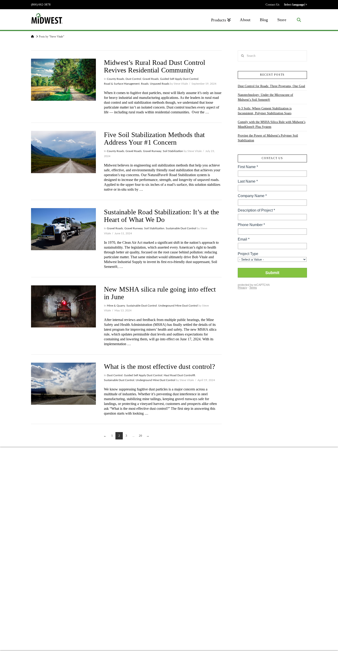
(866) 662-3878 (41, 4)
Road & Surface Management (122, 83)
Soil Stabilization (173, 151)
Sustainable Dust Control (181, 228)
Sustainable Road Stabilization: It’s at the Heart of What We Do (161, 215)
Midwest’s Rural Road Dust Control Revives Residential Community (154, 66)
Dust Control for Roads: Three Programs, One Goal (271, 86)
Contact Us (272, 4)
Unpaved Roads (159, 83)
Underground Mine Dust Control (178, 305)
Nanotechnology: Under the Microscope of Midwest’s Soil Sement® (265, 97)
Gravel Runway (152, 151)
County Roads (115, 78)
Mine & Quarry (116, 305)
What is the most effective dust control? (159, 366)
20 (140, 435)
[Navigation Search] (299, 19)
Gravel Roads (151, 78)
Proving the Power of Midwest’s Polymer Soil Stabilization (268, 138)
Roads (145, 83)
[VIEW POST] (63, 80)
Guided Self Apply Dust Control (179, 78)
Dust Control (133, 78)
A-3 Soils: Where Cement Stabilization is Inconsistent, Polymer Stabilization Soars (265, 111)
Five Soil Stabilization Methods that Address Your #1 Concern (154, 138)
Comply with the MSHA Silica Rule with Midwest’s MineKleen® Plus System (271, 124)
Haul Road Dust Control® (179, 375)
